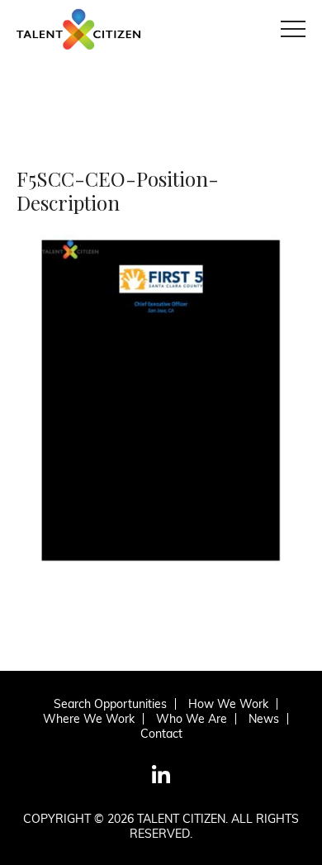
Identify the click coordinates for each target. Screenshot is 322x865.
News (264, 718)
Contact (161, 733)
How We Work (228, 703)
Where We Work (89, 718)
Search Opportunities (110, 703)
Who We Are (191, 718)
